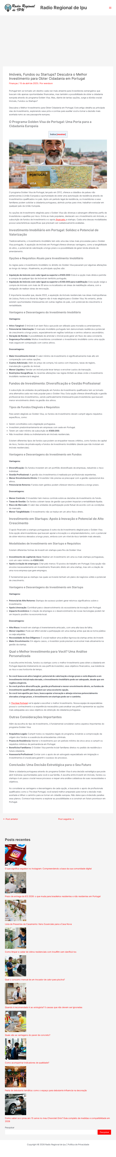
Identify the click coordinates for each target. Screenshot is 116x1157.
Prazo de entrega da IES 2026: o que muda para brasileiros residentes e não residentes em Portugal (52, 896)
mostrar (61, 134)
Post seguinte (66, 819)
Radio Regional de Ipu (63, 7)
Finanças (13, 83)
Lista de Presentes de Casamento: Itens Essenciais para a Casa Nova (38, 924)
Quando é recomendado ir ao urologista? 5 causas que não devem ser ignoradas (43, 1007)
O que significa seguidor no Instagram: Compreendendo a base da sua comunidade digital (48, 868)
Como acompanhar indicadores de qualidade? (27, 1062)
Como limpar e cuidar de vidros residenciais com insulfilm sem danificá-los (40, 952)
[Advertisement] (58, 37)
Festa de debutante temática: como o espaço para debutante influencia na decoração (46, 1090)
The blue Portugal (19, 703)
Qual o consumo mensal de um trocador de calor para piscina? (35, 979)
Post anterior (10, 819)
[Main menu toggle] (110, 8)
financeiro (60, 219)
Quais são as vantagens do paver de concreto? (27, 1035)
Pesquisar (9, 1127)
